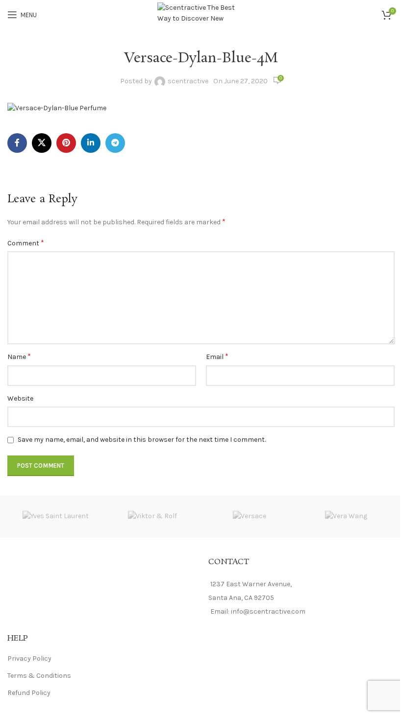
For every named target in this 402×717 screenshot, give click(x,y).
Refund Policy (28, 693)
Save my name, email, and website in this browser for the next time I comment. (142, 439)
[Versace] (249, 516)
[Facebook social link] (17, 143)
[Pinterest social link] (66, 143)
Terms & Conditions (39, 675)
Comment (25, 242)
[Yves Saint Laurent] (55, 516)
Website (20, 398)
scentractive (188, 81)
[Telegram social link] (115, 143)
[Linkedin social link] (90, 143)
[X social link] (41, 143)
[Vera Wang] (346, 516)
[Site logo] (201, 14)
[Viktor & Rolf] (152, 516)
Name (19, 356)
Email (217, 356)
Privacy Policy (29, 658)
